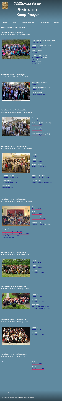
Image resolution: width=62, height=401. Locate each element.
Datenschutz (11, 393)
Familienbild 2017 (37, 47)
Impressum (5, 393)
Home (5, 22)
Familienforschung (28, 22)
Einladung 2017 (36, 42)
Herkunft (14, 22)
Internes (56, 22)
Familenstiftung (44, 22)
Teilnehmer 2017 (36, 52)
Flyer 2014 (35, 84)
